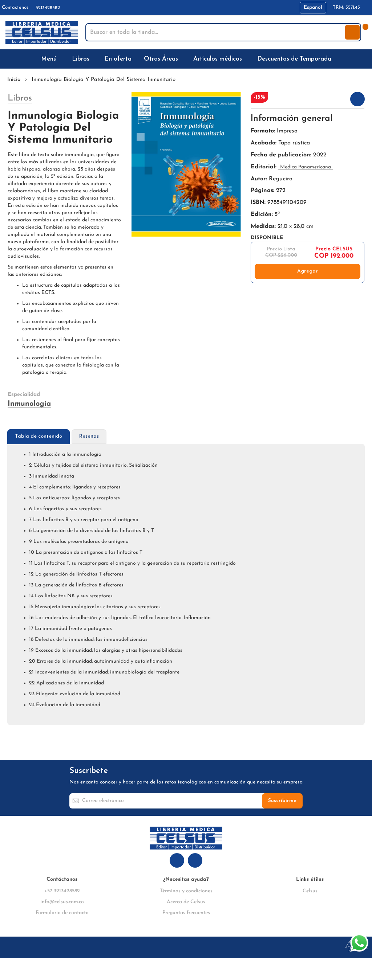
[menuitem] (50, 59)
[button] (313, 7)
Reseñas (89, 436)
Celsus (310, 891)
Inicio (13, 79)
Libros (20, 98)
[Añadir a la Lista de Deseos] (357, 99)
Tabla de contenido (38, 436)
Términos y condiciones (186, 891)
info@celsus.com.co (62, 902)
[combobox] (216, 32)
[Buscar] (352, 32)
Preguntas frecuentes (186, 913)
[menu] (186, 59)
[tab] (38, 436)
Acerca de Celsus (186, 902)
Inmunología (29, 404)
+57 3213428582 (62, 891)
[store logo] (41, 32)
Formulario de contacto (62, 913)
